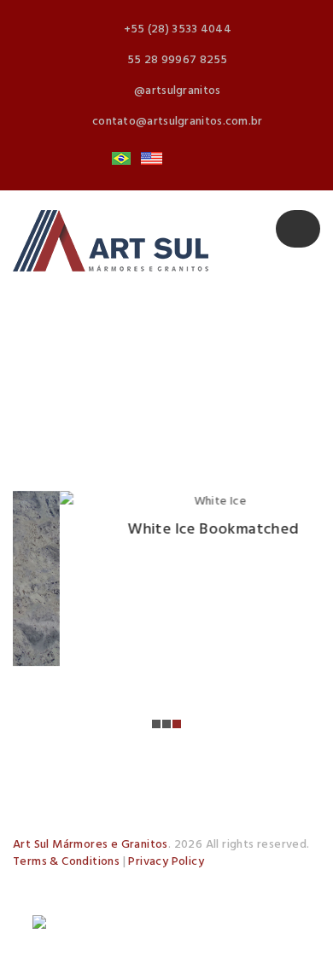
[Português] (121, 159)
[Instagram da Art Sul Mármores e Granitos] (211, 904)
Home (48, 881)
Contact (143, 904)
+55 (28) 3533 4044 (177, 29)
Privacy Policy (166, 862)
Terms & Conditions (66, 862)
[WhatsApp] (211, 159)
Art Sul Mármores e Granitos (90, 845)
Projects (56, 904)
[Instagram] (182, 159)
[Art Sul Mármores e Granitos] (111, 240)
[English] (151, 159)
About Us (129, 881)
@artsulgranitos (177, 91)
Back (141, 388)
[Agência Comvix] (84, 926)
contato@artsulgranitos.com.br (177, 121)
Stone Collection (244, 881)
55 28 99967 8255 (177, 60)
